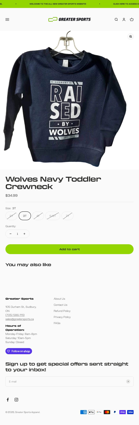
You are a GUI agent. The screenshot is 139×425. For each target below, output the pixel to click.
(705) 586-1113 (15, 314)
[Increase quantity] (24, 234)
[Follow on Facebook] (7, 399)
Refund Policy (62, 310)
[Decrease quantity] (10, 234)
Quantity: (10, 226)
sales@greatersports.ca (19, 318)
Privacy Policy (62, 316)
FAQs (57, 323)
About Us (59, 298)
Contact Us (60, 304)
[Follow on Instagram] (16, 399)
